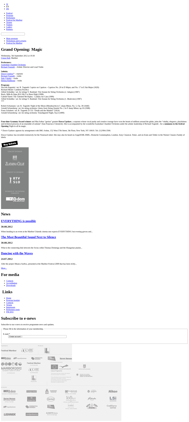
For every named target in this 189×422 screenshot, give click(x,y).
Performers (10, 18)
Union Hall (5, 58)
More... (4, 268)
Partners (9, 29)
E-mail (6, 334)
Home (8, 298)
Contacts (9, 281)
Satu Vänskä (6, 78)
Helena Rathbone (8, 81)
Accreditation (11, 283)
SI (7, 4)
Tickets (9, 22)
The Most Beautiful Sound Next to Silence (28, 237)
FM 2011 (10, 312)
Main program (12, 38)
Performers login (13, 309)
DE (7, 9)
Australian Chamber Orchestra (13, 65)
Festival (9, 13)
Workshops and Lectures (16, 41)
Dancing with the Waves (17, 253)
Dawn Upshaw (7, 74)
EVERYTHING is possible (18, 221)
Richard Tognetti (8, 67)
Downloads (11, 285)
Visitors (9, 25)
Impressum (10, 307)
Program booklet (13, 300)
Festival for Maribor (14, 20)
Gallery (9, 27)
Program (9, 15)
